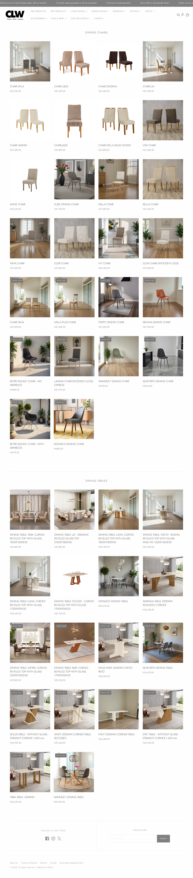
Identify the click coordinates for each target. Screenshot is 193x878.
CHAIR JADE (61, 145)
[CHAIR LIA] (163, 61)
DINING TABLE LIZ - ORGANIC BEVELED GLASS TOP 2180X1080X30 (71, 538)
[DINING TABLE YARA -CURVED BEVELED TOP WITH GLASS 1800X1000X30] (30, 510)
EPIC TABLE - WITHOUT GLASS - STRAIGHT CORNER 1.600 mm (161, 736)
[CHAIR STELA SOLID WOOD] (118, 120)
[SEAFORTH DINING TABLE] (163, 643)
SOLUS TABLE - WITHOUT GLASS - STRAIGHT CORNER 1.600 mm (29, 736)
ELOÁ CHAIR (61, 263)
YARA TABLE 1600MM (22, 797)
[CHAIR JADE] (74, 120)
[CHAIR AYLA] (30, 61)
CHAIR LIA (148, 86)
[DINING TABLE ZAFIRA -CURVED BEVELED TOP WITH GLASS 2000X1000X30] (30, 643)
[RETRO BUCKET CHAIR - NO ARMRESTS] (30, 356)
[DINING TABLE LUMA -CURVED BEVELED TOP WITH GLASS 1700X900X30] (30, 576)
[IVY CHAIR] (118, 238)
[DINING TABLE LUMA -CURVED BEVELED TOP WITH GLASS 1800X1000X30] (118, 510)
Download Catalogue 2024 (71, 862)
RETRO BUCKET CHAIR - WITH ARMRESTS (27, 446)
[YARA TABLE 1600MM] (30, 772)
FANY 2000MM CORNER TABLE (116, 734)
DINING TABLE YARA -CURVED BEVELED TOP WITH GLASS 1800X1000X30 (27, 538)
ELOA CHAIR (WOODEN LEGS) (161, 263)
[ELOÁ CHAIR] (74, 238)
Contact (53, 862)
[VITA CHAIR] (163, 120)
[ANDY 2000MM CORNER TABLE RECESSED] (74, 709)
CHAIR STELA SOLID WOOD (114, 145)
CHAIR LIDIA (61, 86)
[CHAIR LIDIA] (74, 61)
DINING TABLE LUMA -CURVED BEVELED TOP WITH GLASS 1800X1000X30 (116, 538)
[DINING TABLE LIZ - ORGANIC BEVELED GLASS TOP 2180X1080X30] (74, 510)
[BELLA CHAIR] (163, 179)
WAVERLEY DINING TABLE (69, 797)
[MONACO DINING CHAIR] (74, 419)
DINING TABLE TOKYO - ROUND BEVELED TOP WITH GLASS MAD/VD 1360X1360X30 (161, 538)
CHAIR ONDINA (107, 86)
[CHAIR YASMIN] (30, 120)
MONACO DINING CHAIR (69, 444)
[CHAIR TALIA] (30, 297)
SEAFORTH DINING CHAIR (158, 381)
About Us (14, 862)
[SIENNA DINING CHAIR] (163, 297)
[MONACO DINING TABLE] (118, 576)
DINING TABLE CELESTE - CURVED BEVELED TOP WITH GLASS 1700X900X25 (74, 605)
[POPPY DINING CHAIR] (118, 297)
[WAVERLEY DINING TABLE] (74, 772)
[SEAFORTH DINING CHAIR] (163, 356)
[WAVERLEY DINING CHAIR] (118, 356)
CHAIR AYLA (17, 86)
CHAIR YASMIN (18, 145)
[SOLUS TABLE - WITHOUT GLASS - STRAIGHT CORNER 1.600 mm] (30, 709)
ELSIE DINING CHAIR (66, 204)
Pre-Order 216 (38, 11)
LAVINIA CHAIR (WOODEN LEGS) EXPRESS (73, 383)
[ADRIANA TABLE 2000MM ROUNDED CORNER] (163, 576)
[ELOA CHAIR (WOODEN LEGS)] (163, 238)
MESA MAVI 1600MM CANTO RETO (115, 670)
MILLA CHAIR (106, 204)
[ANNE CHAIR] (30, 179)
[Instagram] (53, 838)
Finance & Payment (29, 862)
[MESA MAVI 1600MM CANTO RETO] (118, 643)
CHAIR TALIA (17, 322)
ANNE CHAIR (17, 204)
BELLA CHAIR (150, 204)
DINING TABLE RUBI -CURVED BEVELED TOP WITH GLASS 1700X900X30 (71, 671)
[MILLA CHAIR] (118, 179)
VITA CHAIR (149, 145)
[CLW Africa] (15, 15)
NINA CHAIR (17, 263)
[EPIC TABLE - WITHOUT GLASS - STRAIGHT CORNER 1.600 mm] (163, 709)
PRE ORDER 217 (58, 11)
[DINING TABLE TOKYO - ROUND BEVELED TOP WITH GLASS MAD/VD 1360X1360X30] (163, 510)
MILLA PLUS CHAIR (65, 322)
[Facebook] (47, 838)
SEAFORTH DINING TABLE (158, 668)
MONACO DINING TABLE (113, 601)
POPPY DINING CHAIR (111, 322)
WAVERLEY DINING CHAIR (113, 381)
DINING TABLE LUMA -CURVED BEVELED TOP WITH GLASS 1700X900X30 (28, 605)
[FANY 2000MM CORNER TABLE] (118, 709)
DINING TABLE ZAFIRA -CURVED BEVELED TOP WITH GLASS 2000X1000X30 (28, 671)
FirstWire (49, 867)
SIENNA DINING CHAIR (156, 322)
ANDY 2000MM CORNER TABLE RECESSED (72, 736)
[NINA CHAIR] (30, 238)
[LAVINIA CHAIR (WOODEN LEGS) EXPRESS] (74, 356)
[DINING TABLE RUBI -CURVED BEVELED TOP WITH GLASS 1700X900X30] (74, 643)
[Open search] (178, 14)
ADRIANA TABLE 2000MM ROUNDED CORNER (157, 603)
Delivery (43, 862)
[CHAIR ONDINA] (118, 61)
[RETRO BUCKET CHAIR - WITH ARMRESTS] (30, 419)
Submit (163, 838)
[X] (59, 838)
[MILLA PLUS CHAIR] (74, 297)
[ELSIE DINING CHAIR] (74, 179)
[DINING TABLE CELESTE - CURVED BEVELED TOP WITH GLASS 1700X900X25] (74, 576)
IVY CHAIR (104, 263)
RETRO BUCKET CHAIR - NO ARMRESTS (26, 383)
